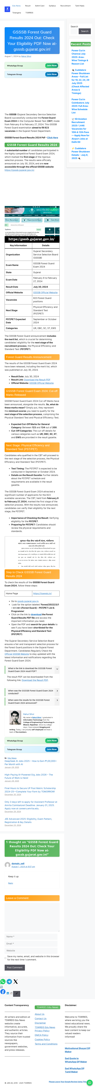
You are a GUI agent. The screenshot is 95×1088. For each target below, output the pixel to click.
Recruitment (65, 6)
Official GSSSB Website (17, 654)
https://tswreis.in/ (42, 593)
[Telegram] (9, 983)
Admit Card (39, 6)
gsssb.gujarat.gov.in (27, 601)
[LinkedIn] (8, 993)
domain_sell (18, 863)
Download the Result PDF (37, 379)
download (36, 614)
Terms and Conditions (46, 1044)
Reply (10, 883)
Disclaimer (40, 1023)
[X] (16, 983)
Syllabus (52, 6)
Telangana (16, 13)
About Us (39, 1014)
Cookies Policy (42, 1039)
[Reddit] (11, 993)
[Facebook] (3, 993)
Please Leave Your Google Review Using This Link (69, 1082)
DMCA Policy (41, 1035)
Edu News (16, 6)
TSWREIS (29, 13)
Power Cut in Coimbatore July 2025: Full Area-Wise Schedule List (80, 106)
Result (27, 6)
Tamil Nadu (79, 6)
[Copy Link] (16, 994)
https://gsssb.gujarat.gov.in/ (19, 170)
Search (74, 26)
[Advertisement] (32, 96)
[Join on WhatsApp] (90, 1083)
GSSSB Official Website (45, 292)
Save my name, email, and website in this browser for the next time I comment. (33, 958)
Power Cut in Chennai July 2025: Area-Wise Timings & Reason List (80, 57)
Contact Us (40, 1018)
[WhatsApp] (3, 983)
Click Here (52, 137)
